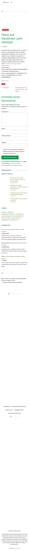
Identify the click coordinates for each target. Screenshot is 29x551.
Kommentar (5, 111)
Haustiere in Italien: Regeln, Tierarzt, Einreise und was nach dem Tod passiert (17, 179)
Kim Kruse (6, 80)
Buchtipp (19, 214)
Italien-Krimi (16, 218)
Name (3, 128)
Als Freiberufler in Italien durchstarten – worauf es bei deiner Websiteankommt (18, 187)
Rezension (14, 220)
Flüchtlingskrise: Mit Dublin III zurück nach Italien (21, 89)
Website (3, 142)
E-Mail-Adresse (6, 135)
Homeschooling (6, 216)
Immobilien (5, 29)
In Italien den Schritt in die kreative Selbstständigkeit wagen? (18, 193)
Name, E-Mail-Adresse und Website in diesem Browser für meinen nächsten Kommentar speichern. (14, 151)
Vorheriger (6, 87)
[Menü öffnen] (11, 2)
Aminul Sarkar (17, 548)
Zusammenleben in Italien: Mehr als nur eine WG (18, 199)
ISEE (9, 218)
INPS (3, 218)
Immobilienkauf (18, 216)
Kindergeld (5, 220)
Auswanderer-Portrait (8, 214)
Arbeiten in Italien (7, 212)
